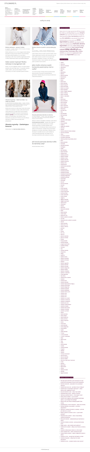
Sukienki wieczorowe (65, 307)
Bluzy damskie (64, 102)
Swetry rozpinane (64, 320)
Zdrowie (62, 371)
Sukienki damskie (64, 282)
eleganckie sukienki (65, 126)
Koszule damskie (36, 116)
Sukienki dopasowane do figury (67, 283)
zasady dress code (13, 50)
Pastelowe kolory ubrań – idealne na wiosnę (70, 393)
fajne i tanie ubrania (49, 116)
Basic (62, 70)
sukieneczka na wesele (66, 277)
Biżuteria (63, 78)
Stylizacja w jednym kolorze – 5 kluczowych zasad (71, 395)
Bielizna (62, 73)
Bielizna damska (64, 75)
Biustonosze (63, 77)
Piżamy (62, 231)
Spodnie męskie (64, 269)
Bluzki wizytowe (64, 89)
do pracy (16, 48)
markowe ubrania (69, 43)
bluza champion (82, 31)
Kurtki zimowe (64, 196)
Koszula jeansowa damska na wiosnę (42, 115)
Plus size (63, 232)
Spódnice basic (64, 256)
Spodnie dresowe (64, 266)
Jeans (62, 140)
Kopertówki (63, 178)
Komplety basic (64, 169)
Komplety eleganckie (65, 175)
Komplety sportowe (65, 177)
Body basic (63, 108)
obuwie (62, 221)
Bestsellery (63, 72)
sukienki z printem (65, 310)
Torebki (62, 345)
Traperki (62, 349)
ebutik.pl (76, 36)
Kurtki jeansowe (64, 190)
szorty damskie (64, 325)
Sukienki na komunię (65, 299)
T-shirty (62, 333)
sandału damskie (64, 250)
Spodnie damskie (64, 264)
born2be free (63, 110)
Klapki (62, 148)
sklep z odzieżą (78, 51)
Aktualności (63, 67)
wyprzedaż (70, 54)
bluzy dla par (72, 33)
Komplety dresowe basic (66, 174)
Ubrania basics (64, 355)
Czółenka (63, 118)
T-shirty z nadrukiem (65, 336)
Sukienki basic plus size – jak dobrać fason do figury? (72, 387)
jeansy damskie (64, 142)
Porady (62, 239)
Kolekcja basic (64, 153)
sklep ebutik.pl (71, 49)
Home (62, 134)
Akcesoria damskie (65, 65)
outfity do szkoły (22, 48)
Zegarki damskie (64, 373)
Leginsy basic (64, 202)
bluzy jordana (77, 33)
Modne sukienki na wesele (66, 217)
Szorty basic (63, 323)
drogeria (62, 124)
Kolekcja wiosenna (65, 161)
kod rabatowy (64, 150)
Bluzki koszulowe (64, 86)
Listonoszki (63, 204)
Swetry (62, 312)
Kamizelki (63, 143)
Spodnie (62, 261)
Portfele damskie (64, 242)
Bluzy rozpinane (64, 105)
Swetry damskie (64, 314)
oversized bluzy (62, 47)
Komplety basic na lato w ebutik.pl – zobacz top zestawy (73, 404)
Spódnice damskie (65, 258)
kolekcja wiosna (46, 117)
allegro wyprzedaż (71, 31)
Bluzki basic (63, 81)
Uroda (62, 361)
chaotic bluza (75, 34)
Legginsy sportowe (65, 201)
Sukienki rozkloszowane (66, 304)
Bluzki (62, 80)
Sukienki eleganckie (65, 287)
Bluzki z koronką (64, 94)
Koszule (62, 182)
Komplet (62, 167)
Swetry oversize (64, 318)
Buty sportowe (64, 115)
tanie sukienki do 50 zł (68, 52)
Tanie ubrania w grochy (17, 106)
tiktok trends (63, 339)
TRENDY (62, 350)
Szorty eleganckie (64, 326)
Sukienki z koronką (65, 309)
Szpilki (62, 330)
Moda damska (64, 212)
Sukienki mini (64, 296)
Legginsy (63, 197)
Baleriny (62, 69)
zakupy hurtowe (64, 369)
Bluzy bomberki (64, 100)
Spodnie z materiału (65, 272)
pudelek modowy (64, 245)
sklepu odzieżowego (70, 51)
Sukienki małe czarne (65, 291)
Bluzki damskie (64, 83)
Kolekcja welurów (64, 159)
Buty (62, 112)
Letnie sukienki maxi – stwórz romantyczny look (71, 431)
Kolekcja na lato (64, 158)
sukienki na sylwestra (65, 301)
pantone (62, 228)
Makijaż (62, 205)
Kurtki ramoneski (64, 194)
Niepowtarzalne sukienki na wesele (68, 220)
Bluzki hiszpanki (64, 84)
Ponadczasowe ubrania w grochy (19, 104)
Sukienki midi (64, 295)
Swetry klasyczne (64, 317)
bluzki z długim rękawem (66, 91)
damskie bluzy (65, 36)
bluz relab (62, 33)
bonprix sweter (67, 34)
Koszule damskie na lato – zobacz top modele (71, 391)
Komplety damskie (65, 170)
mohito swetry (70, 45)
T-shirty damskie (64, 334)
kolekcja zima (64, 162)
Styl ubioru (35, 50)
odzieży (78, 45)
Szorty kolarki (64, 328)
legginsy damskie (64, 199)
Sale (62, 248)
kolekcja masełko (64, 156)
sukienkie (62, 53)
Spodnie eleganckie (65, 268)
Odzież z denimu (64, 226)
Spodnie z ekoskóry (65, 271)
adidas (62, 62)
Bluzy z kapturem (64, 107)
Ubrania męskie (64, 358)
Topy (62, 341)
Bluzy (62, 97)
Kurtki (62, 186)
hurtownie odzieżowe (65, 137)
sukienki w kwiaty (64, 306)
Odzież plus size (64, 225)
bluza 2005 (77, 31)
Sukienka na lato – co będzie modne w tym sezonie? (72, 441)
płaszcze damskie (64, 236)
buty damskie (64, 113)
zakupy (62, 368)
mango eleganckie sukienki (79, 42)
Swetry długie (64, 315)
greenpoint (80, 36)
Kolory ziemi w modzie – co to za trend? (69, 396)
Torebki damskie (64, 347)
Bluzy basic (63, 99)
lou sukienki (71, 42)
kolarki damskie (64, 151)
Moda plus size (64, 215)
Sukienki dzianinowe (65, 285)
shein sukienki (75, 47)
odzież (74, 45)
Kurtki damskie (64, 188)
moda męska (63, 213)
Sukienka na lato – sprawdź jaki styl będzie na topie (72, 436)
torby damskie (64, 344)
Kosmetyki (63, 180)
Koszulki (62, 185)
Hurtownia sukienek (65, 135)
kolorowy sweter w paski (72, 40)
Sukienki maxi (64, 293)
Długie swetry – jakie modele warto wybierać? (71, 425)
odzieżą (82, 45)
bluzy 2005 (66, 33)
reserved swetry (69, 47)
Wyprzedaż (63, 365)
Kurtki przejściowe (65, 191)
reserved (63, 247)
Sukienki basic (64, 280)
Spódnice (63, 255)
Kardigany (63, 147)
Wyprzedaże (63, 366)
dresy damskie (64, 123)
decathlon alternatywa (66, 119)
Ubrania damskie (64, 357)
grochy (11, 114)
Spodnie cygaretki (65, 263)
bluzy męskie (63, 104)
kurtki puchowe (64, 193)
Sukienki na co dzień (65, 298)
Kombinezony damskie (66, 166)
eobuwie (62, 127)
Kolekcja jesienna (64, 155)
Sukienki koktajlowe (65, 290)
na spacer (37, 51)
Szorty (62, 322)
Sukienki (62, 279)
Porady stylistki (64, 240)
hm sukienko (66, 38)
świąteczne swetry (77, 54)
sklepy (62, 253)
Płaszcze (62, 234)
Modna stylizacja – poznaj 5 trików (14, 47)
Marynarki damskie (65, 209)
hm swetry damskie (73, 38)
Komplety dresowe (65, 172)
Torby (62, 342)
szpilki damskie (64, 331)
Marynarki (63, 207)
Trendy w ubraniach (65, 353)
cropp (62, 116)
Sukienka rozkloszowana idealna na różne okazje (71, 430)
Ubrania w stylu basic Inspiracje (68, 360)
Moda (62, 210)
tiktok (62, 338)
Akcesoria (63, 64)
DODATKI (63, 121)
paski (62, 229)
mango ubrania (62, 43)
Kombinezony (64, 164)
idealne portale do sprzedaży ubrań (14, 103)
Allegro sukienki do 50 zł (64, 31)
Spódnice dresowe (65, 260)
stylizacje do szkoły (51, 51)
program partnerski (65, 244)
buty (71, 34)
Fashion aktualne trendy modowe (68, 131)
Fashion (8, 48)
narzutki (62, 218)
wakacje (62, 363)
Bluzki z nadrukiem (65, 96)
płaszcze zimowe (64, 237)
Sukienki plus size (65, 303)
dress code (70, 36)
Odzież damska (64, 223)
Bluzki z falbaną (64, 92)
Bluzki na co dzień (65, 88)
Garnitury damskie (65, 132)
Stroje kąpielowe (64, 274)
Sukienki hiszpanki (65, 288)
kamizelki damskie (65, 145)
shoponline (63, 252)
